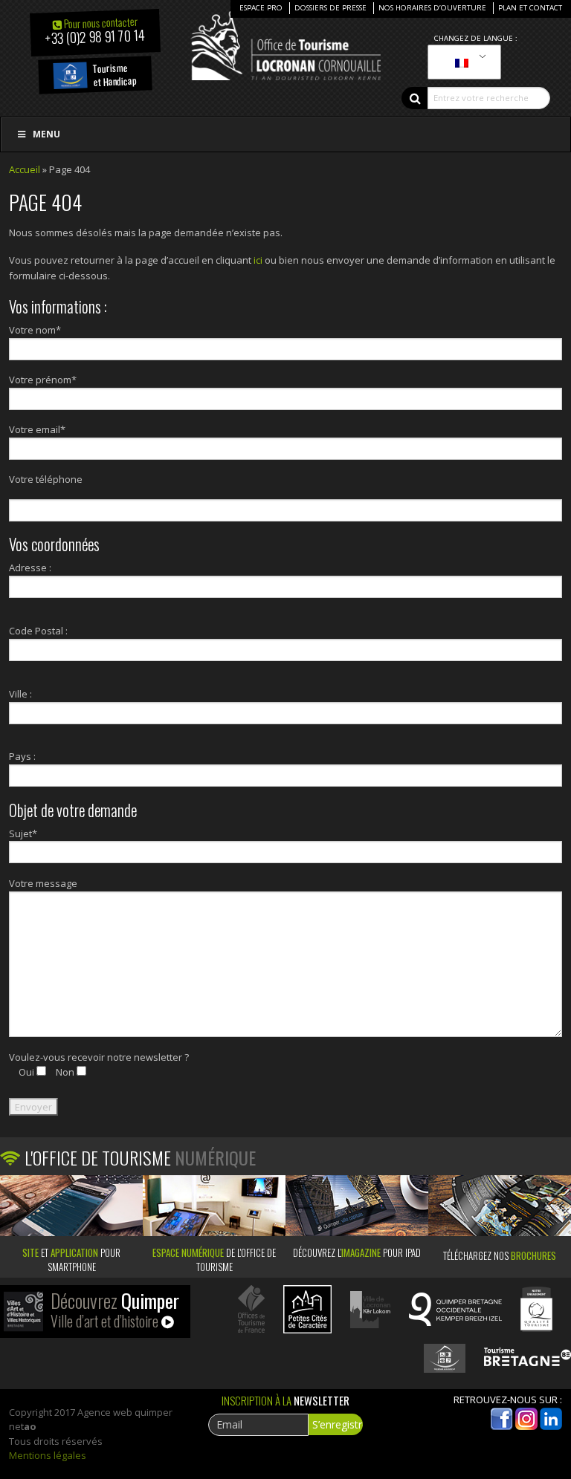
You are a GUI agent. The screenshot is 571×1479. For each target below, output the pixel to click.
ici (258, 260)
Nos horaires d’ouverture (432, 8)
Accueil (24, 169)
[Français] (461, 62)
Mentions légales (47, 1455)
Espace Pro (261, 8)
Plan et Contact (530, 8)
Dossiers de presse (330, 8)
